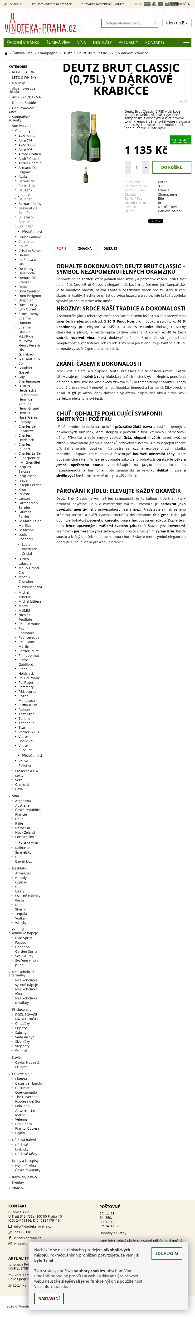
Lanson (24, 498)
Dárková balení (24, 1139)
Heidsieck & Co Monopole (29, 392)
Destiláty (102, 42)
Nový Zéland (25, 832)
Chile (19, 819)
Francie (164, 190)
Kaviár (17, 1057)
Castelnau (26, 241)
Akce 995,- (27, 149)
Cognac (21, 882)
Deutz (183, 101)
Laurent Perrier (25, 514)
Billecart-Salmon (26, 219)
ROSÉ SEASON (23, 72)
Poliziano (22, 1106)
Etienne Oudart (25, 329)
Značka (85, 248)
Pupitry (21, 1028)
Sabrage (21, 1032)
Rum (19, 904)
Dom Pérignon (30, 295)
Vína (81, 42)
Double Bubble (24, 102)
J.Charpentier (29, 458)
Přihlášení (182, 4)
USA (18, 857)
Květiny (18, 1182)
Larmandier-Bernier (28, 505)
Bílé (161, 198)
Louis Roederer (26, 536)
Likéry (19, 891)
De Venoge (27, 268)
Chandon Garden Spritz (26, 949)
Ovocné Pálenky (27, 895)
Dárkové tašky (26, 1153)
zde (64, 1286)
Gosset (24, 372)
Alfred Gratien (30, 154)
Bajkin (20, 1133)
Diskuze (110, 248)
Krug (22, 489)
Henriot (24, 413)
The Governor (26, 1097)
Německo (22, 828)
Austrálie (22, 805)
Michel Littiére (30, 601)
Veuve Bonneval (26, 738)
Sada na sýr (24, 1037)
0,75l (162, 186)
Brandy (21, 877)
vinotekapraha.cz (27, 1238)
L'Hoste (24, 494)
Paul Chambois (26, 630)
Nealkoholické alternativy (21, 973)
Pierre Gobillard (26, 662)
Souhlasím (167, 1253)
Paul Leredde (29, 637)
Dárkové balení (170, 211)
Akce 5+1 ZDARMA (26, 97)
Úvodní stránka (23, 42)
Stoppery (22, 1046)
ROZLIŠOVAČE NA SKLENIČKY (26, 1016)
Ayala (23, 176)
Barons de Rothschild (27, 183)
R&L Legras (27, 691)
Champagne (167, 194)
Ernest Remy (29, 313)
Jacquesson (28, 476)
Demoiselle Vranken (27, 279)
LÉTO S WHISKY (24, 77)
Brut (161, 202)
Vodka (20, 918)
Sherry (20, 909)
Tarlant (24, 718)
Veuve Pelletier (25, 763)
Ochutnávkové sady (22, 110)
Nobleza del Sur (28, 1101)
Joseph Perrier (30, 485)
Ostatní (21, 1050)
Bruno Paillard (30, 237)
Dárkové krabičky (21, 1146)
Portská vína (28, 842)
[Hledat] (154, 23)
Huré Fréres (28, 417)
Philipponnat (29, 655)
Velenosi (22, 1119)
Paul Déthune (29, 624)
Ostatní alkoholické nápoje (23, 931)
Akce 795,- (27, 140)
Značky (17, 1188)
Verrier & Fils (29, 732)
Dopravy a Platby (113, 1233)
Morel (23, 606)
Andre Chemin (30, 163)
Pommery (26, 687)
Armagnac (23, 873)
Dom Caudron (30, 291)
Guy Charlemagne (29, 379)
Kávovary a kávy (24, 1177)
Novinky (18, 83)
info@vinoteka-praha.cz (55, 4)
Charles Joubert (25, 446)
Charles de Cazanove (27, 428)
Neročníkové (168, 206)
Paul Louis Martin (27, 644)
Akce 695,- (27, 136)
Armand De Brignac (28, 169)
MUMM (24, 610)
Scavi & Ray (24, 956)
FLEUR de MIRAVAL (26, 338)
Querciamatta (26, 1092)
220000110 (16, 4)
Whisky (20, 922)
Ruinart (24, 709)
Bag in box (23, 861)
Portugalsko (24, 837)
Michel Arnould (25, 594)
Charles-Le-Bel (30, 453)
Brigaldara (23, 1124)
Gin (18, 886)
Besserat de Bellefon (28, 210)
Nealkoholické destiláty (26, 1000)
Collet (23, 246)
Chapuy (25, 422)
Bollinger (26, 226)
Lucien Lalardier (26, 561)
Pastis (19, 900)
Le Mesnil (26, 530)
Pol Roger (26, 682)
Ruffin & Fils (28, 705)
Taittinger (26, 714)
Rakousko (22, 848)
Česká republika (28, 810)
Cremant (22, 784)
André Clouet (29, 158)
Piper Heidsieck (26, 671)
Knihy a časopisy (25, 1160)
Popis (62, 248)
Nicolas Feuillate (25, 617)
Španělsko (23, 852)
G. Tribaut (26, 354)
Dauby (24, 255)
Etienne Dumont (25, 320)
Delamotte (27, 273)
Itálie (19, 823)
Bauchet (25, 199)
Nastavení (49, 1298)
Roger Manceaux (27, 698)
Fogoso (20, 942)
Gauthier (26, 367)
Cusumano (23, 1088)
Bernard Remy (30, 203)
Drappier (26, 300)
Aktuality (128, 42)
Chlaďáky (22, 1023)
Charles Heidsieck (26, 437)
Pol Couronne (29, 678)
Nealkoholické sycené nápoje (26, 982)
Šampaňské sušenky (19, 118)
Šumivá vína (58, 42)
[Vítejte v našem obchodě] (6, 53)
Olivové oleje (22, 1074)
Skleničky (22, 1041)
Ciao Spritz (23, 938)
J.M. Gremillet (29, 462)
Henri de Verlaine (25, 401)
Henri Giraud (29, 408)
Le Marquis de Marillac (30, 523)
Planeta (21, 1079)
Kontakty (155, 42)
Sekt (18, 780)
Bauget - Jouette (25, 192)
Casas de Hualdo (28, 1083)
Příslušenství (32, 231)
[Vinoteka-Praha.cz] (51, 23)
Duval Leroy (28, 304)
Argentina (23, 801)
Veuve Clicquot (25, 747)
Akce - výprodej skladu (22, 90)
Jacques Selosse (25, 469)
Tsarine (24, 727)
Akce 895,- (27, 145)
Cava (19, 789)
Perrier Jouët (29, 651)
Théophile (26, 723)
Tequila (21, 913)
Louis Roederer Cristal (29, 549)
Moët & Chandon (26, 579)
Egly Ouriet (27, 309)
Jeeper (24, 480)
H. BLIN (24, 386)
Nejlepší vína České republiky (27, 1167)
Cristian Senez (30, 250)
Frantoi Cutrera (27, 1128)
